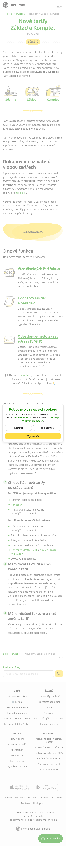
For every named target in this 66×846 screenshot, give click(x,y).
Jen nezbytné (50, 427)
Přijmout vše (42, 436)
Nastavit (22, 427)
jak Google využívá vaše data (41, 419)
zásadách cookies (22, 417)
